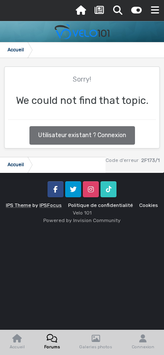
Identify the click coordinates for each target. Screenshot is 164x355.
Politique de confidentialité (100, 205)
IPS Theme (18, 205)
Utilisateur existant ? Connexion (82, 135)
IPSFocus (51, 205)
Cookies (148, 205)
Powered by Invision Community (82, 220)
